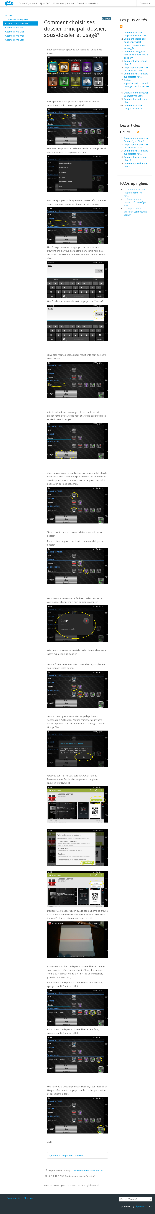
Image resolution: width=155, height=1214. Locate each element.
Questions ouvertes (87, 3)
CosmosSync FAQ (8, 3)
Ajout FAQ (45, 3)
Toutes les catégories (16, 19)
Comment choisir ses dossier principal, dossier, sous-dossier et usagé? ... (135, 43)
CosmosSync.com (28, 3)
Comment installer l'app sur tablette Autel (136, 75)
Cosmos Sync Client (15, 31)
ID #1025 (106, 19)
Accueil (8, 15)
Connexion (145, 3)
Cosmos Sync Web (15, 35)
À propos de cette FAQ (58, 1170)
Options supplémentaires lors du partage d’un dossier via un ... (136, 84)
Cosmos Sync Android (16, 23)
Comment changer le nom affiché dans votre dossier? (136, 54)
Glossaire (28, 1198)
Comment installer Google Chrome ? (133, 107)
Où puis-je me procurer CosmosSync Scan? (136, 94)
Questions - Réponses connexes (66, 1155)
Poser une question (63, 3)
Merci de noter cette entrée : (89, 1170)
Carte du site (13, 1198)
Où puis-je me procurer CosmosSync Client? (136, 69)
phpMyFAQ (140, 1206)
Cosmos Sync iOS (14, 27)
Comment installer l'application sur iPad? (135, 34)
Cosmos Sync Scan (14, 39)
